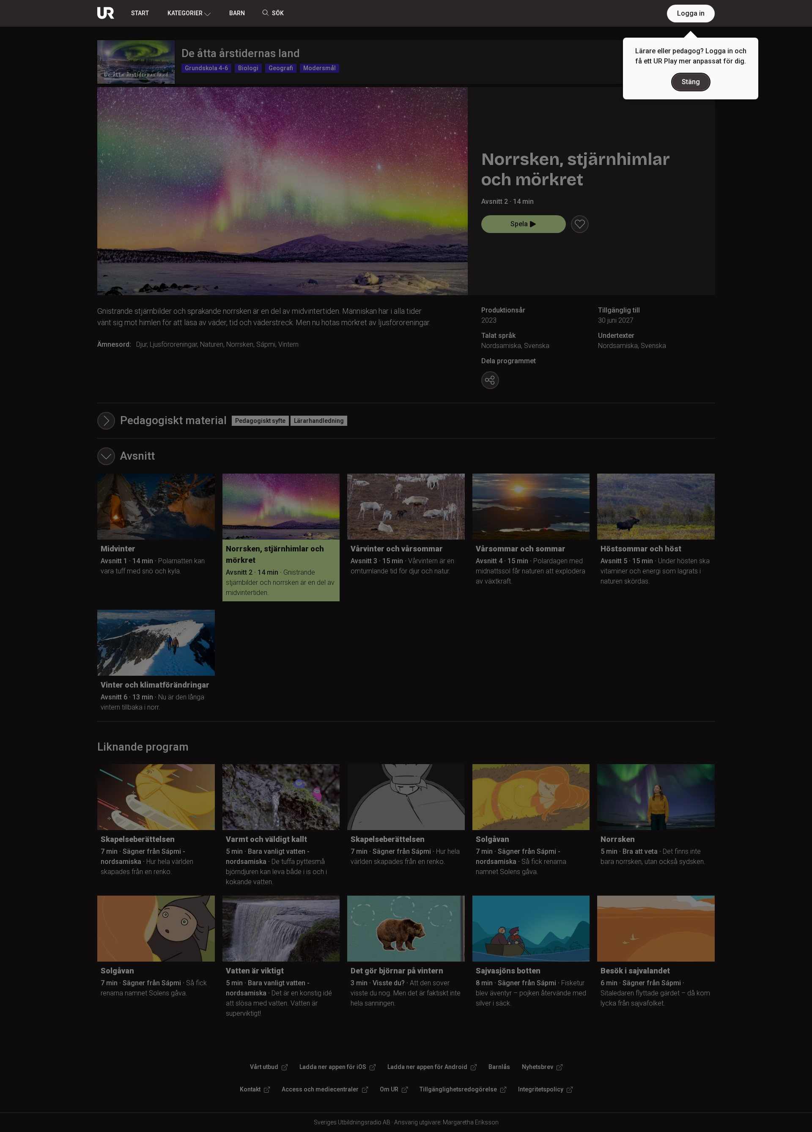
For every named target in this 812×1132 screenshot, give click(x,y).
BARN (237, 13)
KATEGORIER (185, 13)
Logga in (691, 13)
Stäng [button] (691, 82)
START (140, 13)
